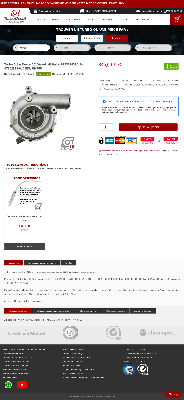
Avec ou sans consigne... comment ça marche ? (25, 349)
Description (14, 263)
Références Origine (87, 311)
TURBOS (56, 19)
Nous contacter (10, 377)
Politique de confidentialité (135, 361)
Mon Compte (143, 19)
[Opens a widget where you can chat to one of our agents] (173, 395)
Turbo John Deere (151, 150)
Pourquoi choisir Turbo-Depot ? (17, 373)
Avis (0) (68, 263)
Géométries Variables (73, 361)
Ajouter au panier (148, 127)
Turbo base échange (132, 150)
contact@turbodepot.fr (152, 11)
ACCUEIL (41, 19)
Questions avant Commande (16, 361)
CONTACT (125, 19)
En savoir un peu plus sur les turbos (139, 353)
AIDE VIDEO (108, 19)
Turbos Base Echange (73, 353)
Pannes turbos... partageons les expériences (83, 377)
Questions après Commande (16, 365)
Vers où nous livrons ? (13, 353)
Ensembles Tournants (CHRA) (76, 357)
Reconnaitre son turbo (73, 349)
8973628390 (106, 155)
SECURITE (92, 19)
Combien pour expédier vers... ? (17, 357)
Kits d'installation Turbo (73, 373)
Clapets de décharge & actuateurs (78, 369)
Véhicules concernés (18, 311)
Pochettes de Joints (72, 365)
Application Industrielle (112, 150)
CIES (116, 155)
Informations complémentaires (42, 263)
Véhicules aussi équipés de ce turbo (53, 311)
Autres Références (142, 311)
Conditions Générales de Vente (137, 357)
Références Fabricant (115, 311)
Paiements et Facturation (14, 369)
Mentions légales (109, 396)
